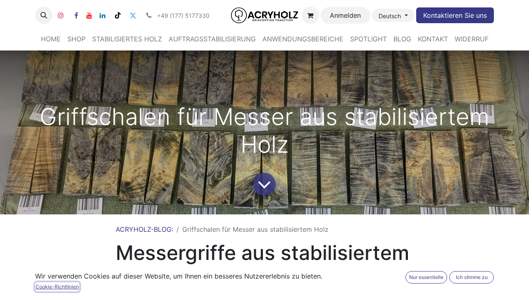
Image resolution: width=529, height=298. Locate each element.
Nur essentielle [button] (426, 277)
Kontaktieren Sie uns (455, 15)
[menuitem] (51, 39)
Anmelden (345, 15)
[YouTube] (89, 15)
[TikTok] (117, 15)
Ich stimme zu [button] (472, 277)
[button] (43, 15)
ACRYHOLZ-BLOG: (144, 229)
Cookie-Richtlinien (57, 287)
